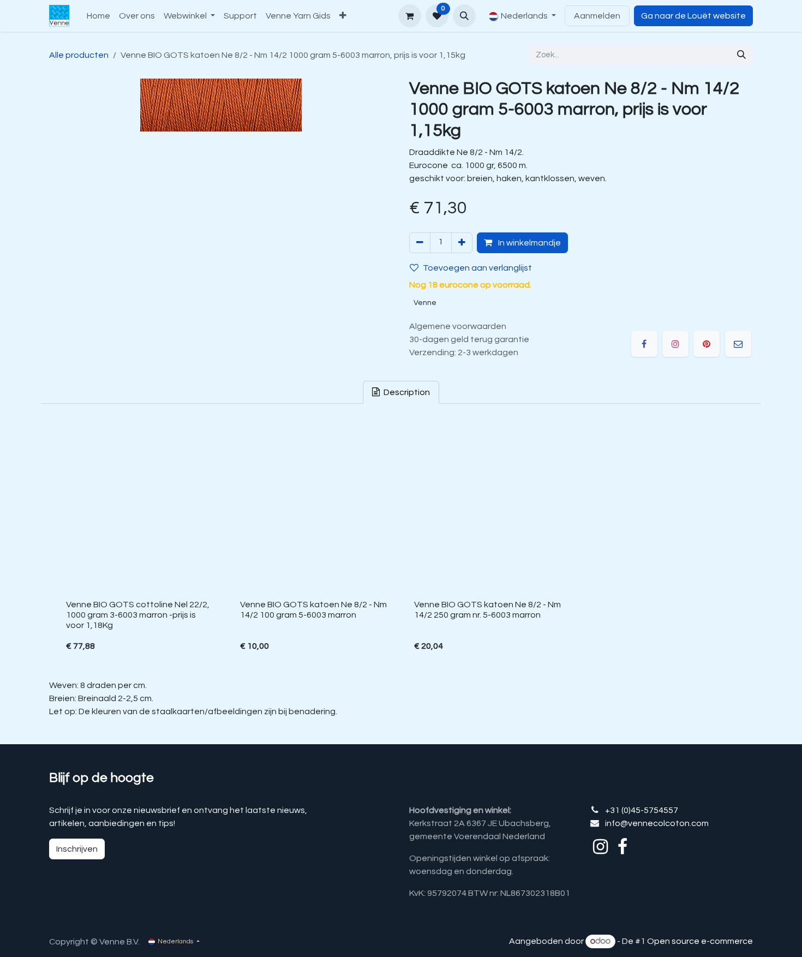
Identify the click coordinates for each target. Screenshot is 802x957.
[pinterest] (706, 344)
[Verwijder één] (419, 242)
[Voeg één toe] (461, 242)
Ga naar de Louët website (693, 15)
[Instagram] (675, 344)
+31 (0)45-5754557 (641, 810)
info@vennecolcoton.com (657, 823)
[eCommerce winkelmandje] (409, 15)
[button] (464, 15)
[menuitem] (98, 16)
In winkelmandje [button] (528, 242)
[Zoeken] (741, 55)
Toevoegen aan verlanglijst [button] (477, 268)
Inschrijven (77, 849)
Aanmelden (597, 15)
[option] (401, 544)
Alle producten (79, 55)
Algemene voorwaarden (457, 326)
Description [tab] (406, 392)
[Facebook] (644, 344)
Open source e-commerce (700, 941)
